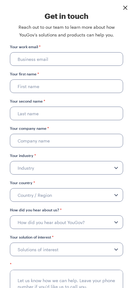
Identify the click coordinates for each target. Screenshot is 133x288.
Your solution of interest (32, 237)
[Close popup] (125, 8)
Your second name (27, 101)
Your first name (24, 74)
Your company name (29, 128)
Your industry (23, 155)
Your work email (25, 46)
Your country (22, 182)
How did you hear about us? (36, 210)
